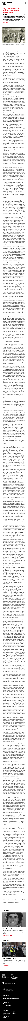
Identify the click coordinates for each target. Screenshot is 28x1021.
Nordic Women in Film (7, 3)
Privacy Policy (7, 997)
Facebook (5, 1005)
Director (6, 935)
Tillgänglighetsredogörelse (11, 998)
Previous (4, 36)
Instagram (8, 1003)
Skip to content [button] (5, 1)
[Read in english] (11, 935)
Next (23, 36)
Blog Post (6, 966)
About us (6, 995)
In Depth (5, 22)
